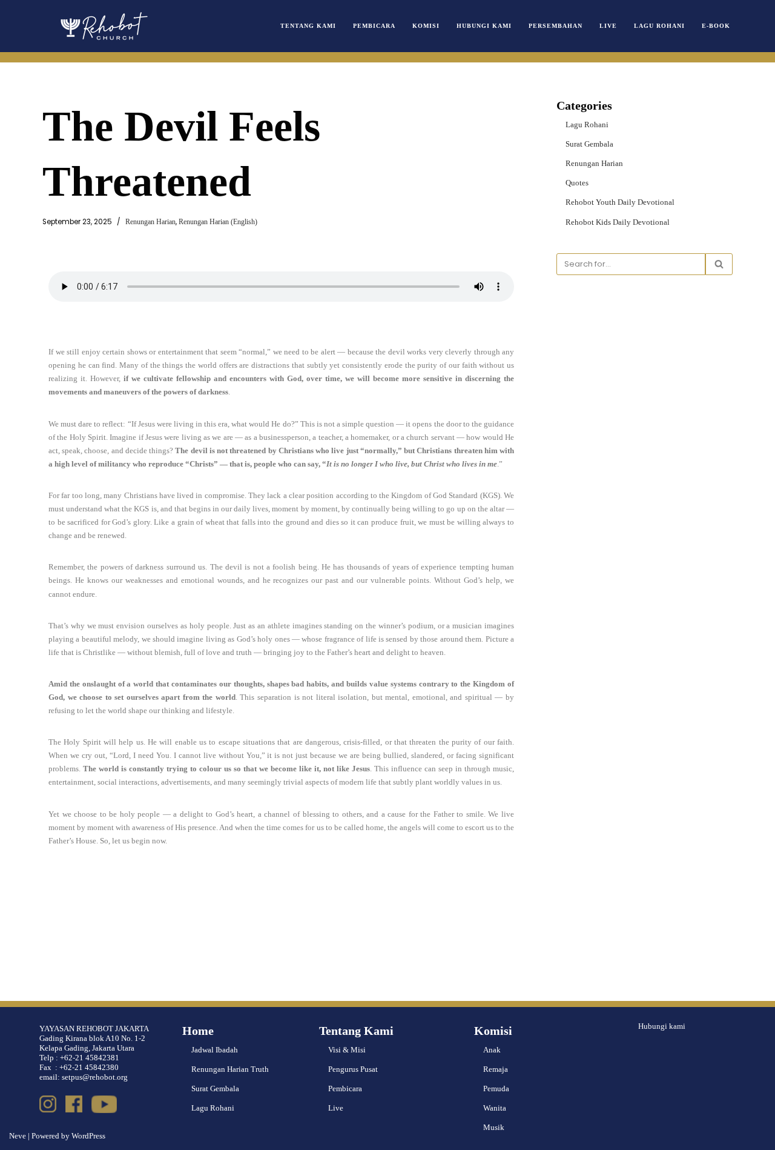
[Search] (719, 264)
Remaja (495, 1069)
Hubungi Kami (484, 25)
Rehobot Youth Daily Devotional (620, 202)
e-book (716, 25)
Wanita (494, 1107)
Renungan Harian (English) (218, 222)
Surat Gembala (589, 143)
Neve (17, 1135)
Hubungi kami (661, 1026)
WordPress (88, 1135)
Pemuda (496, 1088)
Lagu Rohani (659, 25)
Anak (492, 1049)
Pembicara (374, 25)
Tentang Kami (308, 25)
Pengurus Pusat (353, 1069)
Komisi (426, 25)
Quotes (577, 182)
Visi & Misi (347, 1049)
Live (608, 25)
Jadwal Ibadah (214, 1049)
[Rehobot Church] (102, 26)
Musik (493, 1127)
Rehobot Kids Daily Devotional (618, 222)
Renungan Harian (150, 222)
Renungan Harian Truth (230, 1069)
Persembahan (555, 25)
